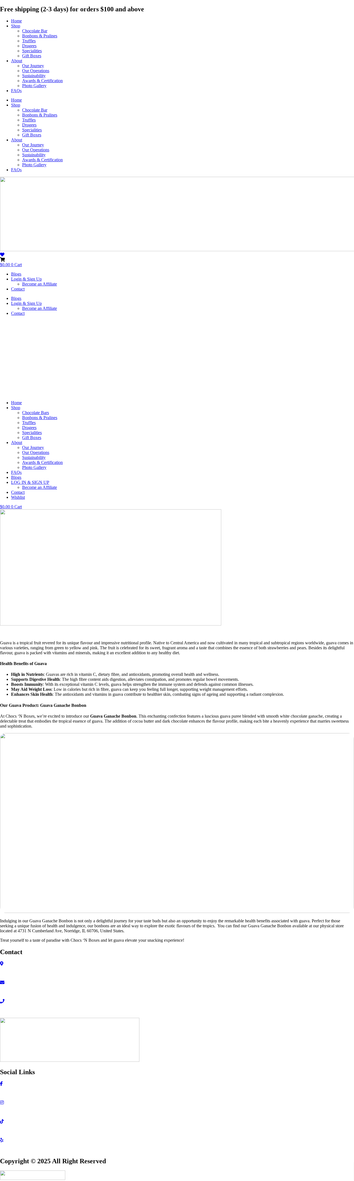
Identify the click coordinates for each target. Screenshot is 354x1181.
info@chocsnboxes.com (21, 992)
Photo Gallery (34, 85)
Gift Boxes (31, 55)
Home (16, 21)
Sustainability (34, 75)
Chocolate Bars (35, 412)
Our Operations (35, 70)
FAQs (16, 90)
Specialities (32, 50)
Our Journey (33, 65)
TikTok (6, 1130)
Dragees (29, 45)
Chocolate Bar (34, 30)
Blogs (16, 274)
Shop (15, 26)
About (16, 60)
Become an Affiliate (39, 284)
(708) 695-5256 (13, 1010)
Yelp (4, 1149)
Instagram (8, 1112)
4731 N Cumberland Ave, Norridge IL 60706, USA (45, 973)
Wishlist (18, 497)
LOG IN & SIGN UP (30, 482)
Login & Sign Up (26, 279)
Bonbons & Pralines (39, 35)
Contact (18, 289)
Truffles (29, 40)
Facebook (8, 1093)
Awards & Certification (42, 80)
